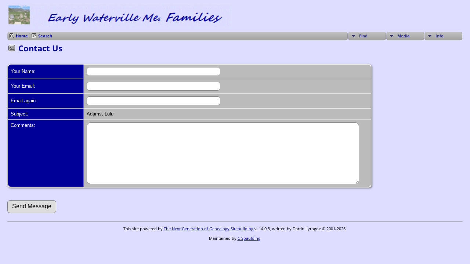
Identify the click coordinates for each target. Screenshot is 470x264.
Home (22, 35)
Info (439, 35)
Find (363, 35)
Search (45, 35)
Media (403, 35)
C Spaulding (249, 238)
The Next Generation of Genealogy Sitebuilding (208, 228)
